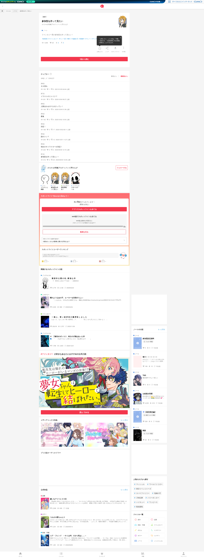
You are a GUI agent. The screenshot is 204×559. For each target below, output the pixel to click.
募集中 (82, 39)
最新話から (124, 76)
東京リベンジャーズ (142, 488)
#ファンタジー (47, 354)
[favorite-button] (99, 48)
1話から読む (84, 59)
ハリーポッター (152, 497)
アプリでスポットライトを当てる (84, 209)
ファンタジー (53, 39)
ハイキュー (139, 502)
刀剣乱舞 (138, 497)
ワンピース (152, 502)
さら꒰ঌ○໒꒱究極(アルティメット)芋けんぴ (55, 24)
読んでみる (84, 412)
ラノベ (88, 39)
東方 (69, 39)
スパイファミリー (141, 493)
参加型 (45, 39)
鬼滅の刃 (75, 39)
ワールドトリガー (154, 484)
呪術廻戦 (138, 506)
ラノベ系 (62, 39)
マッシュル (139, 484)
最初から (114, 76)
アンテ (94, 39)
